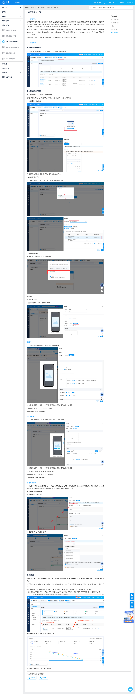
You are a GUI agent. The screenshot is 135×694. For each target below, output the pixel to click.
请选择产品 (97, 3)
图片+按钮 (114, 29)
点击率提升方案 (10, 59)
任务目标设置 (115, 32)
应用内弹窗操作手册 (12, 42)
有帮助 (32, 678)
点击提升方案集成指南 (12, 47)
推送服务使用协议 (7, 77)
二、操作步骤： (115, 23)
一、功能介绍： (115, 19)
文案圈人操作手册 (11, 30)
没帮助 (44, 678)
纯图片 (113, 26)
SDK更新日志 (5, 68)
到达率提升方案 (10, 53)
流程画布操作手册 (11, 36)
